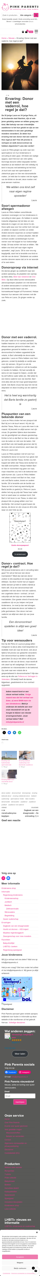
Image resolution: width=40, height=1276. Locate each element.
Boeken (8, 1184)
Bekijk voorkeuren (20, 1268)
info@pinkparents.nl (15, 722)
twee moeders (30, 799)
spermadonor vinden (17, 799)
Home (4, 38)
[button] (37, 1232)
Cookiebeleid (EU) (12, 1153)
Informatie (6, 891)
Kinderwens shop (9, 888)
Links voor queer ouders (14, 1229)
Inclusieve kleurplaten (13, 1201)
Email (7, 1091)
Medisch (8, 905)
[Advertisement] (20, 318)
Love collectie (10, 1208)
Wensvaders (10, 912)
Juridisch (8, 901)
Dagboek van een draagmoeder (16, 925)
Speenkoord (10, 1194)
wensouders (15, 802)
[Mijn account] (23, 31)
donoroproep (26, 793)
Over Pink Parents (12, 1122)
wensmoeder (6, 802)
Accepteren (20, 1257)
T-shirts (8, 1174)
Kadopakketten (11, 1191)
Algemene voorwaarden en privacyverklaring (23, 1273)
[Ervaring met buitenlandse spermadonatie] (9, 755)
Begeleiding (9, 915)
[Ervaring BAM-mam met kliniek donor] (9, 774)
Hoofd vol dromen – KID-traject (15, 929)
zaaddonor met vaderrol (16, 805)
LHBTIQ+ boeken (10, 946)
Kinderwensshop (11, 898)
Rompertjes (9, 1170)
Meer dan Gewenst (21, 276)
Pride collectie (10, 1177)
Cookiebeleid (6, 1273)
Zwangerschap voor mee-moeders (17, 936)
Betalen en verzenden (15, 1136)
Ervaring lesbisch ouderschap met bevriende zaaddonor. (26, 763)
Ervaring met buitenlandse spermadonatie (6, 763)
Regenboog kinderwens (13, 894)
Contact (8, 1139)
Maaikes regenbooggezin (13, 932)
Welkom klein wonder (13, 1167)
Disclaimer (9, 1149)
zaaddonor (24, 802)
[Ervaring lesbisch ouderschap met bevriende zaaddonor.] (26, 755)
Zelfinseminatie (12, 908)
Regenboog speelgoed (12, 949)
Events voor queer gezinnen (16, 1126)
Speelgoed (9, 1198)
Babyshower (10, 1181)
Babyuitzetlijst (8, 943)
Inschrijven (20, 1102)
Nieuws (12, 38)
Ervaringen (6, 922)
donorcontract (16, 793)
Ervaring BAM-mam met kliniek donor (8, 780)
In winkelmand (20, 554)
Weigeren (20, 1262)
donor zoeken (6, 793)
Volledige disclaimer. (17, 1022)
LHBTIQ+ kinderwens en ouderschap (20, 1226)
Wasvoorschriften (13, 1132)
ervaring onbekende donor (21, 796)
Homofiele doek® (12, 1188)
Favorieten (6, 939)
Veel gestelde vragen (13, 1129)
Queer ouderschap (10, 919)
